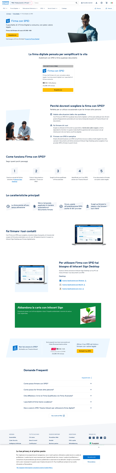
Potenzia (108, 8)
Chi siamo (32, 437)
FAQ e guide (72, 440)
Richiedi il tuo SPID (85, 351)
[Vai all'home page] (5, 3)
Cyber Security (13, 440)
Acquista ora (12, 35)
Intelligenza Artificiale (15, 443)
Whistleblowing (73, 443)
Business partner (53, 443)
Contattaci (72, 437)
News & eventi (33, 440)
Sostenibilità (12, 437)
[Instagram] (94, 438)
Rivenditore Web (53, 437)
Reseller (51, 440)
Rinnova (98, 8)
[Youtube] (105, 438)
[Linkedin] (97, 438)
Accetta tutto (91, 457)
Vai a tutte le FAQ (58, 416)
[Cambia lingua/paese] (112, 3)
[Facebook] (90, 438)
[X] (101, 438)
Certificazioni (33, 443)
